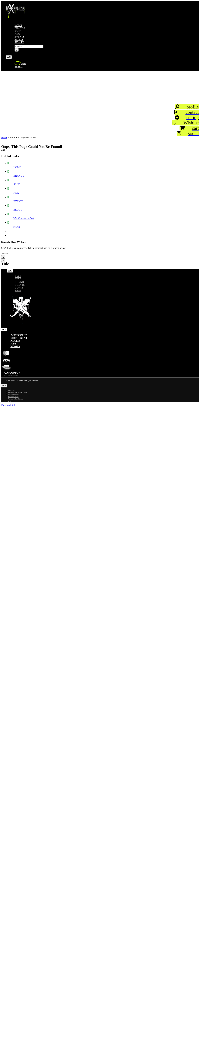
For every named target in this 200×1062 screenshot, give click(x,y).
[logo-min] (15, 17)
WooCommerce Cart (23, 218)
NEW (16, 192)
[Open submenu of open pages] (21, 67)
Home (4, 137)
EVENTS (18, 201)
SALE (16, 184)
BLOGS (17, 209)
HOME (17, 167)
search (16, 226)
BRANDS (18, 175)
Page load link (8, 405)
